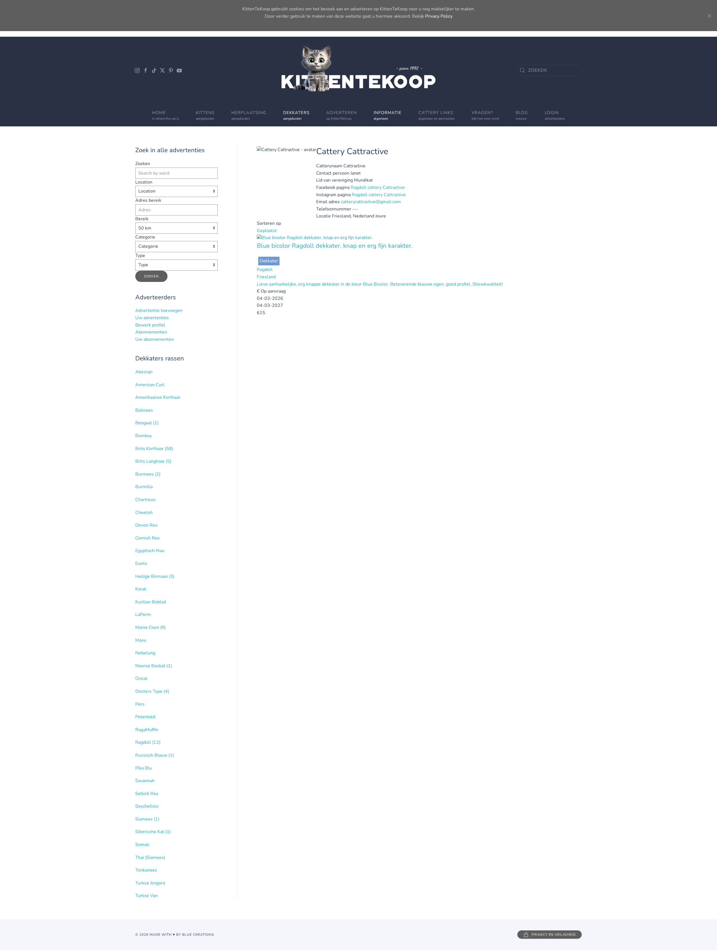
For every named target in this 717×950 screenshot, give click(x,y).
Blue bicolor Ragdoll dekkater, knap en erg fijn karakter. (335, 246)
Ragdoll (265, 270)
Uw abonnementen (154, 339)
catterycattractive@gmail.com (371, 202)
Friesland (266, 277)
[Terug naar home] (358, 70)
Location (143, 182)
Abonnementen (151, 332)
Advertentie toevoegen (158, 310)
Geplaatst (267, 231)
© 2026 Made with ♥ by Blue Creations (174, 934)
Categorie (145, 237)
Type (140, 255)
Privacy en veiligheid (554, 934)
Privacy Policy (439, 16)
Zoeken (142, 164)
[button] (341, 115)
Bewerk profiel (150, 325)
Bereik (141, 219)
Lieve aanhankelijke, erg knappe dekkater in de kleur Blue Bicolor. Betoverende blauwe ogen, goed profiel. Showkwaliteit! (380, 284)
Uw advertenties (152, 318)
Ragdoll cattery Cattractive (378, 187)
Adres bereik (148, 200)
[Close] (709, 16)
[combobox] (549, 70)
